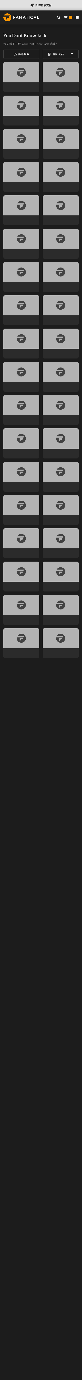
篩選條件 (23, 54)
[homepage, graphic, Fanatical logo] (21, 17)
